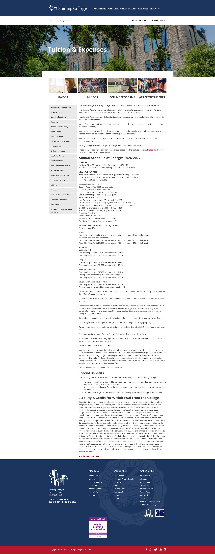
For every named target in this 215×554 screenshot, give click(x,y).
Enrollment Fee (57, 136)
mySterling (118, 495)
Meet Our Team (57, 161)
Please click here (154, 150)
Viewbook (55, 204)
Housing (54, 122)
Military (54, 185)
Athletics (125, 8)
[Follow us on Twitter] (156, 549)
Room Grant (56, 131)
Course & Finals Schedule (124, 479)
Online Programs (58, 151)
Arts (133, 8)
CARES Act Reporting (148, 505)
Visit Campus (145, 476)
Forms (53, 190)
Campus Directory (95, 482)
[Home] (68, 10)
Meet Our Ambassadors (60, 156)
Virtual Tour (93, 485)
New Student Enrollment (61, 117)
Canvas (163, 20)
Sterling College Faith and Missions (61, 210)
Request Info (56, 112)
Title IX (142, 498)
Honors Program (57, 170)
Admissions (100, 8)
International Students (60, 175)
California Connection (60, 195)
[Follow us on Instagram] (165, 549)
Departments (119, 476)
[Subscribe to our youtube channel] (160, 549)
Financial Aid (56, 146)
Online (155, 20)
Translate (92, 495)
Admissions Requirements (61, 107)
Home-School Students (60, 165)
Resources (143, 8)
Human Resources (96, 489)
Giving (153, 8)
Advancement (94, 479)
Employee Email (120, 492)
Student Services (146, 489)
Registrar (117, 482)
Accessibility (144, 495)
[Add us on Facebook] (146, 549)
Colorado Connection (60, 199)
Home (51, 21)
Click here (133, 311)
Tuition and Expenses (60, 141)
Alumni (147, 20)
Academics (113, 8)
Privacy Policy (94, 492)
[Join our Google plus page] (150, 549)
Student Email (119, 489)
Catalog (117, 498)
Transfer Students (58, 180)
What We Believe (95, 476)
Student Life (135, 20)
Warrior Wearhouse (147, 492)
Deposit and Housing (59, 127)
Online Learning (120, 485)
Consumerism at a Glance (150, 501)
